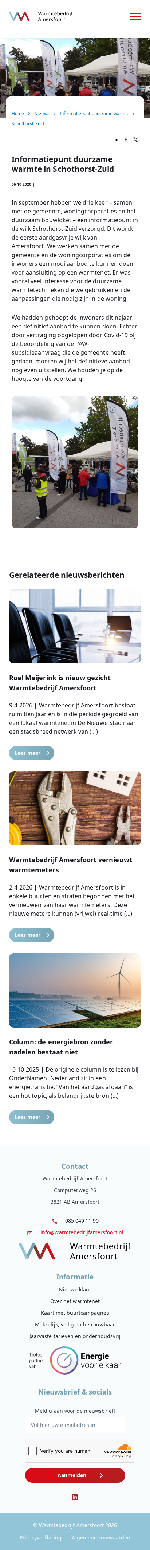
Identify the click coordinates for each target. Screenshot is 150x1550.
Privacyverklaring (41, 1537)
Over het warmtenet (75, 1301)
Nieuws (41, 113)
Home (18, 113)
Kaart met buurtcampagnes (75, 1312)
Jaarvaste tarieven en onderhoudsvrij (75, 1336)
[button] (75, 674)
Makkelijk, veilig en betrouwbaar (75, 1324)
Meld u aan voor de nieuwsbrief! (75, 1410)
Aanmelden (72, 1475)
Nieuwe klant (75, 1289)
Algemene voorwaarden (101, 1537)
